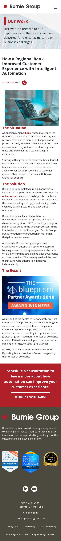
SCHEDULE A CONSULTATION (30, 397)
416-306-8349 (30, 512)
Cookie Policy (29, 526)
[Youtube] (34, 489)
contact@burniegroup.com (30, 518)
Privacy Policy (12, 526)
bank (28, 133)
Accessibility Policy (48, 526)
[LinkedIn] (26, 489)
